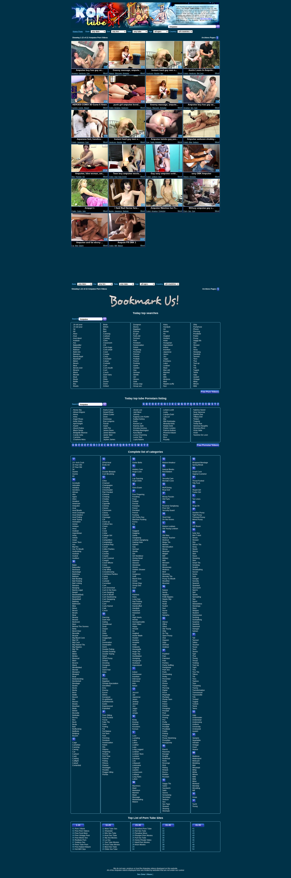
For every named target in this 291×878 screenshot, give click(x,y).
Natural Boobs (168, 469)
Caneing (106, 334)
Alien (75, 334)
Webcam (196, 761)
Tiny (194, 670)
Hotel (165, 341)
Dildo (105, 379)
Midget (165, 554)
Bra (74, 384)
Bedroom (76, 622)
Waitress (195, 756)
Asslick (75, 556)
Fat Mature (106, 731)
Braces (75, 702)
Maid (165, 368)
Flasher (136, 356)
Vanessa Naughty (200, 426)
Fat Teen (105, 733)
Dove (105, 417)
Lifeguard (136, 763)
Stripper (195, 611)
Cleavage (106, 517)
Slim (194, 560)
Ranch (165, 749)
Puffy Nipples (167, 597)
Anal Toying (122, 177)
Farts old (136, 336)
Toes (194, 679)
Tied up (196, 363)
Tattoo (194, 642)
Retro (164, 761)
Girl (134, 377)
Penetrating (167, 674)
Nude (164, 604)
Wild (195, 386)
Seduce (196, 142)
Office (164, 624)
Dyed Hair (106, 670)
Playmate (166, 695)
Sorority (195, 581)
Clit (104, 345)
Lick (134, 761)
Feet (87, 142)
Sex (161, 73)
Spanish (195, 583)
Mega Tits (166, 542)
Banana (76, 354)
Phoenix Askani (169, 433)
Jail (133, 695)
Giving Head (137, 558)
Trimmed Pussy (198, 517)
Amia (75, 417)
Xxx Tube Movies (112, 842)
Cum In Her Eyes (109, 590)
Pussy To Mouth (168, 579)
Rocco (165, 772)
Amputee (126, 73)
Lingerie (135, 768)
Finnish (105, 754)
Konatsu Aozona (140, 428)
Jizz (164, 356)
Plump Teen (167, 699)
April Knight (78, 424)
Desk (104, 626)
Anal (115, 177)
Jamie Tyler (108, 435)
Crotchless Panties (110, 574)
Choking (105, 497)
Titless (195, 674)
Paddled (165, 654)
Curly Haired (107, 606)
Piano (164, 686)
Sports (195, 595)
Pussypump (167, 743)
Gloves (136, 379)
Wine (194, 781)
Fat (73, 245)
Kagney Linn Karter (141, 417)
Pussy (195, 338)
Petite (164, 681)
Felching (105, 738)
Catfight (75, 761)
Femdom (136, 343)
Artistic (75, 538)
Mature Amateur (168, 463)
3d (74, 329)
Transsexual (197, 692)
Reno (165, 435)
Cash (74, 756)
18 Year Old (77, 465)
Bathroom (76, 604)
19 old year (77, 327)
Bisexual (75, 658)
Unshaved (196, 729)
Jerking (135, 702)
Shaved (165, 806)
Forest (134, 508)
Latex (165, 363)
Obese (165, 622)
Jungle (135, 713)
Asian (74, 540)
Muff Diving (167, 488)
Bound (75, 697)
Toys (194, 683)
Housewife (136, 649)
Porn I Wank (80, 829)
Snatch (195, 567)
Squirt (194, 601)
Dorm (105, 384)
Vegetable (196, 740)
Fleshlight (106, 768)
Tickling (195, 663)
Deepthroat (107, 624)
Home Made (137, 636)
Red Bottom (167, 472)
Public (74, 211)
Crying (105, 576)
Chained (105, 483)
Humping (136, 658)
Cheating (106, 488)
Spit (194, 592)
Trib (194, 368)
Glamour (135, 560)
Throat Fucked (198, 481)
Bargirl (75, 592)
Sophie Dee (198, 414)
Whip (195, 381)
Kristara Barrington (141, 430)
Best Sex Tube (111, 847)
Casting (106, 338)
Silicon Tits (196, 544)
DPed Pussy (107, 658)
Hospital (135, 642)
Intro (134, 683)
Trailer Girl (196, 492)
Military (165, 558)
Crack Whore (107, 563)
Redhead (166, 758)
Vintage (196, 379)
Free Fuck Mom (81, 833)
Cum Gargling (108, 592)
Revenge (166, 763)
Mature (111, 73)
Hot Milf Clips (80, 849)
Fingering (162, 211)
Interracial (136, 679)
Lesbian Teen (138, 754)
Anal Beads (77, 510)
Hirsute (135, 629)
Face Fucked (107, 718)
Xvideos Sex (80, 842)
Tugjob (196, 370)
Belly (74, 629)
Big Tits (75, 649)
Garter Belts (137, 463)
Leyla (165, 412)
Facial (104, 720)
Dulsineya (107, 419)
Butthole (75, 731)
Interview (136, 681)
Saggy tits (197, 341)
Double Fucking (108, 651)
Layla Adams (138, 439)
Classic (105, 508)
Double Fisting (108, 649)
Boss (74, 692)
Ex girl (135, 334)
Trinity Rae (197, 424)
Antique (75, 526)
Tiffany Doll (197, 417)
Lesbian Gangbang (140, 540)
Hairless (135, 595)
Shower (196, 345)
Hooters (166, 338)
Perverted (166, 679)
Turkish (195, 704)
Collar (104, 533)
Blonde (76, 375)
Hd (83, 177)
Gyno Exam (137, 488)
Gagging (135, 533)
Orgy (164, 642)
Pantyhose (197, 327)
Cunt (105, 370)
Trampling (196, 686)
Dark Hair (106, 620)
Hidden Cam (137, 469)
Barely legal (78, 356)
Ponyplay (166, 708)
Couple (106, 354)
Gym (134, 588)
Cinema (105, 506)
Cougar (105, 551)
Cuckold (106, 363)
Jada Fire (107, 428)
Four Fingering (138, 494)
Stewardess (197, 604)
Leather (135, 745)
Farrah (106, 424)
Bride (105, 325)
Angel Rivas (78, 419)
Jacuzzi (135, 692)
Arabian (76, 341)
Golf (134, 572)
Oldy (195, 325)
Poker (164, 702)
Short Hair (166, 517)
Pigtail (164, 690)
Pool (164, 713)
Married (166, 372)
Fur (133, 524)
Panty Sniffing (168, 665)
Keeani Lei (137, 424)
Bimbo (75, 656)
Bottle (75, 381)
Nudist (165, 606)
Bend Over (76, 631)
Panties (165, 663)
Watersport (196, 758)
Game (135, 366)
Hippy (134, 626)
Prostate (165, 727)
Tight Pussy (197, 515)
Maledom (136, 790)
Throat (195, 661)
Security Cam (167, 478)
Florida (105, 774)
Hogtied (166, 336)
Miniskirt (165, 563)
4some (75, 474)
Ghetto (136, 375)
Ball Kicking (77, 581)
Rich (164, 765)
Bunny (75, 718)
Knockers (167, 361)
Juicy (134, 711)
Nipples (165, 595)
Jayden (106, 437)
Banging (75, 588)
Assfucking (76, 551)
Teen (195, 359)
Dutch (104, 667)
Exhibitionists (107, 702)
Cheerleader (107, 490)
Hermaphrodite (138, 622)
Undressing (197, 722)
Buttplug (75, 733)
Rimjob (165, 770)
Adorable (76, 485)
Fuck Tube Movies (112, 845)
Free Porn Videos (82, 831)
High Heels (137, 617)
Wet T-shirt (196, 535)
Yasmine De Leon (200, 435)
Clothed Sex (107, 524)
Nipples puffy (168, 384)
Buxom (75, 736)
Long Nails (136, 777)
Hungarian (167, 343)
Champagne (107, 485)
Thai (195, 361)
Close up (106, 522)
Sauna (165, 793)
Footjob (136, 359)
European (106, 697)
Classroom (107, 343)
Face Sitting (107, 715)
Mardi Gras (136, 579)
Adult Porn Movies (142, 842)
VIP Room (196, 526)
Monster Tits (167, 576)
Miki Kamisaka (169, 421)
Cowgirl (105, 560)
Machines (136, 786)
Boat (75, 377)
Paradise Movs (141, 833)
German (136, 372)
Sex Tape (166, 804)
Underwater (197, 718)
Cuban (106, 361)
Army (74, 535)
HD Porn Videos (206, 18)
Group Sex (136, 585)
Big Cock (200, 73)
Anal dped (77, 338)
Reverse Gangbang (170, 506)
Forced (135, 504)
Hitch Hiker (136, 624)
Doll (104, 640)
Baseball (76, 359)
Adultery (75, 488)
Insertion (166, 350)
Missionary (166, 567)
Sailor (164, 786)
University (196, 727)
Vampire (195, 738)
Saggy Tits (166, 784)
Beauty (86, 108)
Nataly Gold (168, 426)
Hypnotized (168, 345)
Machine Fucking (139, 519)
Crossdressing (108, 572)
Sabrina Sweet (199, 410)
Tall (193, 638)
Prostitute (197, 334)
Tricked (195, 699)
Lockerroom (137, 772)
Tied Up (195, 665)
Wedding (196, 763)
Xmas (194, 797)
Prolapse (166, 724)
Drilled (106, 386)
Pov (164, 720)
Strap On (196, 506)
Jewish (135, 704)
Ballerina (77, 347)
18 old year (77, 325)
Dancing (105, 617)
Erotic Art (106, 465)
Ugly (195, 375)
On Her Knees (168, 519)
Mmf (165, 381)
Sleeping (197, 352)
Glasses (135, 563)
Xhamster (109, 831)
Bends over (78, 368)
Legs (134, 747)
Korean (135, 729)
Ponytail (165, 711)
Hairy (165, 325)
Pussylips (166, 740)
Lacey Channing (140, 435)
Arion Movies (140, 845)
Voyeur (195, 749)
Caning (75, 749)
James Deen (108, 430)
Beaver (75, 620)
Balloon (76, 350)
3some (75, 472)
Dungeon (137, 325)
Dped (104, 656)
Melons (165, 544)
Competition (107, 540)
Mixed (105, 73)
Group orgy (137, 384)
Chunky (105, 501)
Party (185, 211)
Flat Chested (107, 492)
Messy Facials (168, 497)
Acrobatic (76, 483)
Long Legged (137, 749)
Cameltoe (76, 745)
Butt (104, 331)
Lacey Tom (137, 437)
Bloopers (76, 672)
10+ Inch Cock (78, 463)
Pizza (164, 692)
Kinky (134, 720)
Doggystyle (107, 638)
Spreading (196, 597)
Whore (196, 384)
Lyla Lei (166, 417)
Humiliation (137, 656)
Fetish (186, 73)
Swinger (126, 211)
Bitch (74, 661)
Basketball (76, 599)
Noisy (164, 601)
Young (195, 806)
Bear (75, 366)
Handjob (166, 327)
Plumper (79, 177)
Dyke (104, 672)
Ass (74, 343)
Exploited (106, 708)
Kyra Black (137, 433)
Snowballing (197, 570)
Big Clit (75, 640)
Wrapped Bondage (200, 463)
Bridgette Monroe (80, 433)
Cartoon (106, 336)
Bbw (190, 142)
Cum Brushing (108, 474)
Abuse (149, 874)
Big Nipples (77, 647)
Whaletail (196, 768)
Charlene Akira (79, 439)
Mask (134, 795)
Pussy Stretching (169, 738)
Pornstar (165, 715)
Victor (195, 433)
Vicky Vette (197, 430)
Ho (164, 334)
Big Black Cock (78, 638)
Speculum (196, 588)
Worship (195, 786)
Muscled (165, 583)
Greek (134, 581)
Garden (136, 368)
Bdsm (75, 361)
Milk (165, 377)
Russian (165, 777)
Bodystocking (77, 679)
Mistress (166, 379)
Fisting (105, 761)
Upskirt (196, 377)
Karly (135, 421)
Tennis (195, 651)
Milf (115, 245)
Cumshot (106, 601)
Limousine (136, 765)
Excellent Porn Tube (143, 829)
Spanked (196, 585)
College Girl (107, 535)
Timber (196, 419)
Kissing (156, 73)
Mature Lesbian (168, 526)
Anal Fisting (77, 517)
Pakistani (166, 658)
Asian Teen (77, 542)
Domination (107, 642)
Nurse (164, 611)
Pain (164, 656)
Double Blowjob (108, 472)
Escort (104, 692)
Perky (164, 677)
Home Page (78, 32)
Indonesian (137, 674)
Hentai (166, 331)
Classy (105, 513)
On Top (165, 633)
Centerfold (76, 765)
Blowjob (75, 674)
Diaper (105, 629)
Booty (74, 690)
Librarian (136, 758)
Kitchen (135, 724)
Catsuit (75, 763)
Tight (194, 667)
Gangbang (136, 538)
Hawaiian (136, 613)
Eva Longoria (108, 421)
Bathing (75, 601)
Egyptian (136, 329)
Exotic (104, 704)
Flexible (105, 770)
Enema (136, 331)
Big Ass (75, 547)
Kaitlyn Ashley (139, 419)
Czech (106, 372)
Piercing (196, 331)
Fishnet (136, 354)
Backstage (76, 572)
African (75, 492)
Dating (105, 622)
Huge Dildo (137, 481)
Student (195, 613)
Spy (194, 599)
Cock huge (107, 347)
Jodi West (137, 412)
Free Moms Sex (81, 838)
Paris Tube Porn (81, 845)
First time (137, 352)
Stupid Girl (196, 490)
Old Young (166, 629)
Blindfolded (77, 667)
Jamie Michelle (109, 433)
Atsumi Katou (78, 428)
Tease (194, 647)
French (136, 361)
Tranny (195, 688)
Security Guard (168, 510)
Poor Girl (166, 508)
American (76, 504)
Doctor (106, 381)
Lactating (136, 738)
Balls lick (76, 352)
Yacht (194, 804)
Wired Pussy (197, 519)
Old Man (165, 535)
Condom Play (108, 544)
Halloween (136, 604)
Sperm (195, 590)
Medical (165, 540)
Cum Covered (108, 558)
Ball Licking (77, 583)
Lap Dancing (137, 478)
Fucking (75, 108)
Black (75, 372)
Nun (165, 386)
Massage (118, 73)
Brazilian (76, 706)
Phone (196, 329)
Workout (195, 784)
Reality (165, 756)
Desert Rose (108, 412)
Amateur (75, 73)
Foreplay (136, 506)
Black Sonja (78, 430)
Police (164, 704)
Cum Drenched (108, 588)
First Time (106, 756)
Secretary (166, 797)
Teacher (195, 645)
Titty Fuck (196, 483)
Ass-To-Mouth (78, 549)
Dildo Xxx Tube (111, 849)
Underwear (197, 720)
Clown (105, 526)
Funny (134, 522)
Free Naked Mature (83, 847)
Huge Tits (136, 651)
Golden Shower (138, 570)
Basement (76, 597)
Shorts (195, 538)
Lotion (134, 779)
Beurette (75, 633)
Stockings (196, 606)
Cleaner (105, 515)
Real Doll (166, 490)
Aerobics (76, 490)
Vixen (194, 747)
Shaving (165, 809)
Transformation (198, 690)
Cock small (107, 350)
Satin (164, 790)
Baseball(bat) (77, 595)
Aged (74, 497)
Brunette (75, 713)
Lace (134, 736)
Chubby (105, 499)
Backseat (76, 570)
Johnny (136, 414)
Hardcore (82, 73)
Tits (194, 366)
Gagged (135, 531)
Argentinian (77, 533)
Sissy (195, 350)
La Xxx (107, 840)
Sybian (195, 631)
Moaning (166, 574)
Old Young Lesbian (170, 529)
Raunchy (166, 752)
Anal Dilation (77, 515)
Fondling (136, 497)
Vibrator (195, 743)
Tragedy (196, 421)
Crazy (105, 356)
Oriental (165, 645)
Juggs (165, 359)
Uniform (154, 177)
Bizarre (76, 370)
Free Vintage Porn (82, 835)
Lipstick (135, 770)
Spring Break (197, 465)
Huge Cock (137, 472)
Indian (165, 347)
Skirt (194, 554)
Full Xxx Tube (140, 838)
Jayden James (109, 439)
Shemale (166, 811)
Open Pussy (167, 636)
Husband (136, 663)
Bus (104, 329)
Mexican (165, 551)
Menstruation (167, 547)
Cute (104, 608)
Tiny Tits (195, 672)
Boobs (111, 211)
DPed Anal (106, 463)
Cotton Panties (108, 549)
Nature (165, 590)
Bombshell (76, 681)
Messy (165, 549)
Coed (105, 352)
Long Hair (136, 599)
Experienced (107, 706)
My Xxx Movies (111, 838)
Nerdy (164, 592)
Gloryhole (136, 565)
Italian (134, 686)
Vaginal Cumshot (199, 474)
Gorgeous (136, 574)
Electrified (106, 686)
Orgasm (165, 640)
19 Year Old (77, 467)
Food (134, 499)
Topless (195, 681)
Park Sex (166, 670)
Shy (194, 347)
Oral (164, 638)
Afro (74, 494)
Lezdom (135, 756)
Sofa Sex (196, 533)
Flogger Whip (107, 772)
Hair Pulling (137, 601)
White (194, 772)
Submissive (197, 615)
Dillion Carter (108, 414)
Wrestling (196, 788)
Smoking (196, 565)
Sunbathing (197, 620)
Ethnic (104, 695)
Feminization (138, 345)
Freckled (135, 510)
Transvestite (197, 695)
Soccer (195, 572)
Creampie (107, 359)
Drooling (105, 663)
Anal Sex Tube (111, 835)
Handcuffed (137, 606)
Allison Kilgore (79, 412)
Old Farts (166, 499)
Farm (104, 724)
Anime (75, 524)
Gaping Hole (137, 542)
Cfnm (105, 341)
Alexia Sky (77, 410)
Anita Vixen (77, 421)
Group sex (137, 386)
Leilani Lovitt (168, 410)
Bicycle (75, 636)
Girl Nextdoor (137, 556)
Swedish (196, 354)
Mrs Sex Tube (110, 833)
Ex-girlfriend (107, 699)
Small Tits (196, 563)
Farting (105, 727)
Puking (165, 733)
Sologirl (195, 579)
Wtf (193, 790)
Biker (74, 651)
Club (104, 529)
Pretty (164, 722)
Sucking (195, 617)
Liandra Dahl (168, 414)
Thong (195, 658)
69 (74, 331)
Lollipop (135, 774)
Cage (74, 743)
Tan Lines (196, 499)
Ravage (165, 754)
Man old (166, 370)
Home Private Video (143, 840)
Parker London (169, 428)
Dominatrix (106, 645)
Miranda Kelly (169, 424)
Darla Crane (108, 410)
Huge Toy (136, 654)
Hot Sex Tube (140, 831)
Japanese (80, 142)
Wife (194, 777)
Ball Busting (77, 579)
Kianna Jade (138, 426)
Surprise (195, 622)
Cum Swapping (108, 599)
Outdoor (165, 647)
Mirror (164, 565)
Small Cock (197, 472)
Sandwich (166, 788)
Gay (88, 73)
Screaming (166, 795)
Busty (74, 724)
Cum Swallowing (109, 597)
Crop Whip (106, 570)
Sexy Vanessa (199, 412)
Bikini (74, 654)
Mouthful (165, 581)
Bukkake (75, 715)
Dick (105, 377)
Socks (194, 574)
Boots (75, 379)
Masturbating (137, 799)
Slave (194, 556)
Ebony (81, 245)
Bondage (76, 683)
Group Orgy (137, 583)
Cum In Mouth (108, 595)
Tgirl (194, 654)
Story (194, 608)
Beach (76, 363)
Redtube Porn (80, 840)
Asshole (75, 554)
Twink (152, 142)
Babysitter (77, 345)
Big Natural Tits (78, 645)
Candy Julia (78, 435)
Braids (76, 386)
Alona (75, 414)
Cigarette (106, 504)
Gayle (105, 426)
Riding (165, 768)
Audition (75, 558)
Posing (165, 718)
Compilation (107, 542)
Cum (105, 366)
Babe (74, 565)
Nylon (164, 613)
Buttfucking (76, 729)
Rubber (165, 774)
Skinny (195, 551)
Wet (194, 765)
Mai (164, 419)
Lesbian (166, 366)
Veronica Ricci (199, 428)
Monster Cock (168, 481)
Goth (135, 381)
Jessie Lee (137, 410)
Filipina (105, 749)
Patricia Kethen (169, 430)
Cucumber (106, 583)
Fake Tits (106, 722)
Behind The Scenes (80, 626)
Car (73, 752)
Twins (194, 708)
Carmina (76, 437)
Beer (74, 624)
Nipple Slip (166, 599)
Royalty (166, 439)
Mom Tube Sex (111, 829)
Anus (74, 529)
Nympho (165, 615)
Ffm (103, 747)
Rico (165, 437)
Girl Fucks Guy (138, 517)
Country (105, 554)
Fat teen (136, 338)
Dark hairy (107, 375)
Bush (74, 722)
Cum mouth (108, 368)
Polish (164, 706)
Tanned (196, 356)
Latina (134, 743)
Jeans (165, 354)
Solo (84, 211)
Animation (76, 522)
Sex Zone (141, 874)
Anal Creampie (78, 513)
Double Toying (108, 654)
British (105, 327)
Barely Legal (77, 590)
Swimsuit (196, 626)
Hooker (135, 638)
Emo (104, 688)
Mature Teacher (168, 538)
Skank (194, 549)
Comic (81, 108)
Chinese (105, 494)
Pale (164, 661)
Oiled (164, 626)
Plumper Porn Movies (144, 835)
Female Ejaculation (110, 683)
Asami (75, 426)
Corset (105, 547)
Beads (75, 613)
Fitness (105, 763)
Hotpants (136, 647)
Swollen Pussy (198, 513)
